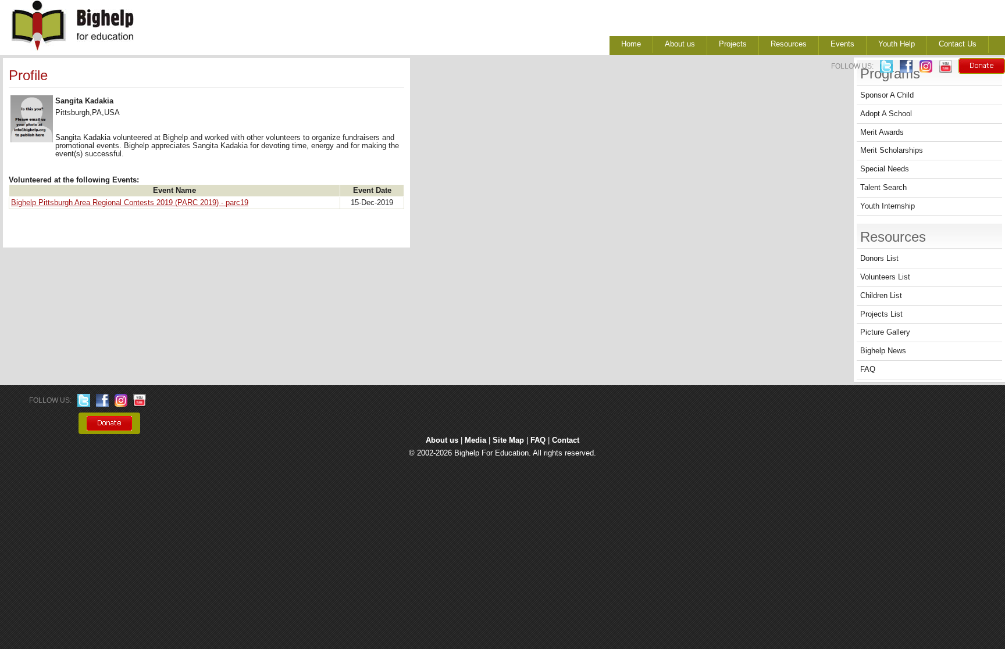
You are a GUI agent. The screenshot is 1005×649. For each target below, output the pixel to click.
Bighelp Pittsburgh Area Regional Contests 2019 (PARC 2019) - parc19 (129, 203)
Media (475, 440)
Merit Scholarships (891, 150)
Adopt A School (886, 114)
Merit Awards (882, 132)
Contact (565, 440)
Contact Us (958, 44)
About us (680, 44)
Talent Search (883, 188)
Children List (881, 296)
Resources (789, 44)
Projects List (881, 314)
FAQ (867, 369)
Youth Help (896, 44)
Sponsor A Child (887, 95)
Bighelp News (883, 351)
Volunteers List (885, 277)
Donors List (879, 258)
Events (842, 44)
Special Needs (884, 169)
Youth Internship (887, 206)
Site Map (508, 440)
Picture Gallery (885, 332)
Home (631, 44)
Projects (733, 44)
